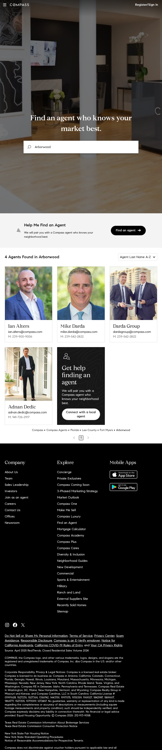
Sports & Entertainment (73, 580)
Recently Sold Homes (71, 605)
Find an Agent (67, 523)
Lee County (89, 430)
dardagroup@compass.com (132, 332)
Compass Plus (66, 542)
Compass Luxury (69, 516)
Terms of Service (81, 636)
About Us (11, 472)
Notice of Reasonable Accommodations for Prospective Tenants (44, 740)
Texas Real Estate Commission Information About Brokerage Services (47, 722)
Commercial (65, 573)
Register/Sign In (146, 5)
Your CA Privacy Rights (106, 645)
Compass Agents (56, 430)
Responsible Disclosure (36, 640)
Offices (10, 516)
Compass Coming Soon (73, 485)
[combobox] (81, 147)
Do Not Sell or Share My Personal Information (36, 636)
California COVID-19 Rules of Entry (59, 645)
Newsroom (12, 523)
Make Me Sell (66, 510)
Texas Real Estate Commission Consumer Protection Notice (41, 726)
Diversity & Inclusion (71, 554)
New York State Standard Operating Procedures (34, 737)
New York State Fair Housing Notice (27, 733)
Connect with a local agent (81, 414)
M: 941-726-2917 (19, 417)
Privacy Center (104, 636)
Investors (11, 491)
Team (8, 478)
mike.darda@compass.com (78, 332)
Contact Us (12, 510)
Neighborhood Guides (72, 561)
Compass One (67, 504)
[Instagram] (9, 624)
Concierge (64, 472)
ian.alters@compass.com (25, 332)
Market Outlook (68, 497)
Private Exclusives (69, 478)
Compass (37, 430)
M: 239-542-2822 (72, 336)
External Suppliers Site (72, 599)
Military (62, 586)
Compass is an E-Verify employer (77, 640)
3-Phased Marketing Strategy (77, 491)
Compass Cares (68, 548)
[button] (4, 4)
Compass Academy (70, 535)
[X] (24, 624)
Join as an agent (16, 497)
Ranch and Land (68, 592)
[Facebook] (17, 624)
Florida (75, 430)
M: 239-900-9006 (20, 336)
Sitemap (62, 611)
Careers (10, 504)
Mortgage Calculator (71, 529)
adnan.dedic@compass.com (27, 412)
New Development (70, 567)
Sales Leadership (16, 485)
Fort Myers (106, 430)
